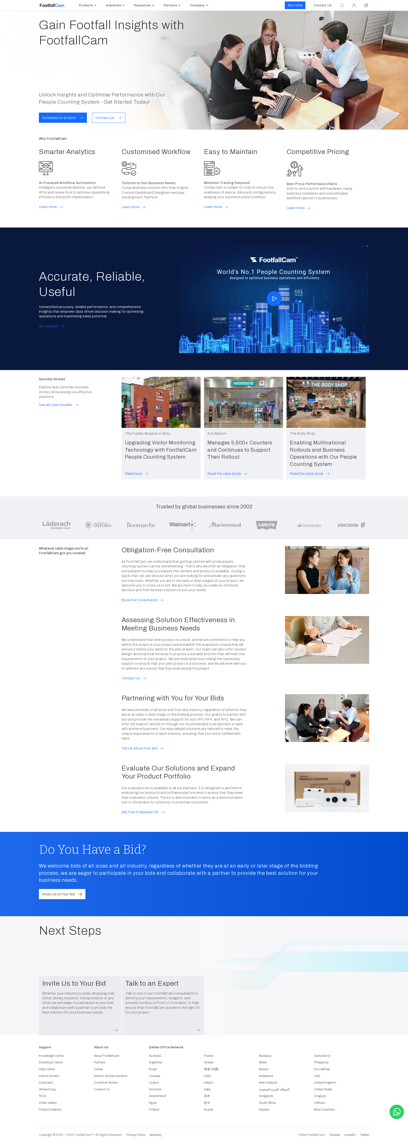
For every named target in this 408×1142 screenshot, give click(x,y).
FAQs (42, 1096)
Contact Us (101, 1089)
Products (86, 5)
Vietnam (320, 1102)
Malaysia (265, 1055)
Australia (155, 1055)
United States (323, 1089)
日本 (207, 1096)
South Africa (267, 1102)
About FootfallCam (107, 1055)
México (264, 1069)
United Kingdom (325, 1082)
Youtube (334, 1134)
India (207, 1076)
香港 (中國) (211, 1069)
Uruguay (320, 1096)
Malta (262, 1062)
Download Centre (50, 1062)
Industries (113, 5)
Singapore (266, 1096)
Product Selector (50, 1109)
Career (98, 1069)
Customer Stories (106, 1082)
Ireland (208, 1082)
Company (197, 5)
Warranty (156, 1134)
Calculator (46, 1082)
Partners (170, 5)
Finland (154, 1109)
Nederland (266, 1076)
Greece (209, 1062)
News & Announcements (111, 1076)
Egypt (153, 1102)
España (264, 1109)
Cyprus (154, 1082)
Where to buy (47, 1089)
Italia (207, 1089)
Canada (154, 1076)
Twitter (364, 1134)
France (208, 1055)
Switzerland (322, 1055)
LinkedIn (350, 1134)
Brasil (153, 1069)
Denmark (155, 1089)
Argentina (155, 1062)
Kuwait (208, 1109)
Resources (142, 5)
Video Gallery (48, 1102)
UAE (317, 1076)
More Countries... (325, 1109)
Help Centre (47, 1069)
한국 (207, 1102)
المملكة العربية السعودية (274, 1089)
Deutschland (157, 1096)
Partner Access (49, 1076)
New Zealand (268, 1082)
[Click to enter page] (354, 5)
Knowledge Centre (51, 1055)
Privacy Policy (135, 1134)
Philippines (321, 1062)
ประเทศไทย (322, 1069)
